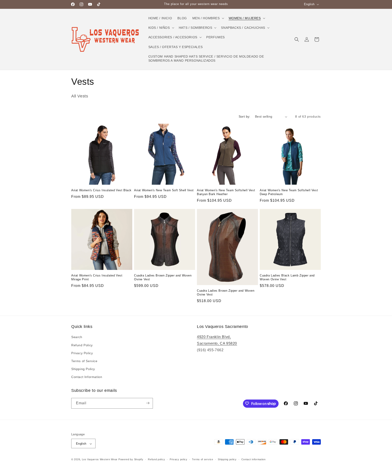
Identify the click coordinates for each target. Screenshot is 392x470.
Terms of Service (84, 361)
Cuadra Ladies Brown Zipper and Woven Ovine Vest (163, 277)
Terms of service (202, 459)
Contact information (253, 459)
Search (76, 337)
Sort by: (244, 116)
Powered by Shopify (130, 459)
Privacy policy (178, 459)
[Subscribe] (148, 403)
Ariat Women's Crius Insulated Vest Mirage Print (96, 277)
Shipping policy (227, 459)
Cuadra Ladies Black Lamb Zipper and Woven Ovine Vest (287, 277)
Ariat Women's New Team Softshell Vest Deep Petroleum (289, 192)
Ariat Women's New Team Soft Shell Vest (164, 190)
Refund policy (156, 459)
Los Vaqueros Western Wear (100, 459)
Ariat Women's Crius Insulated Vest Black (101, 190)
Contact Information (86, 377)
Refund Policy (82, 345)
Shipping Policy (83, 369)
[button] (208, 18)
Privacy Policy (82, 353)
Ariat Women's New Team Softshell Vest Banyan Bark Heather (226, 192)
